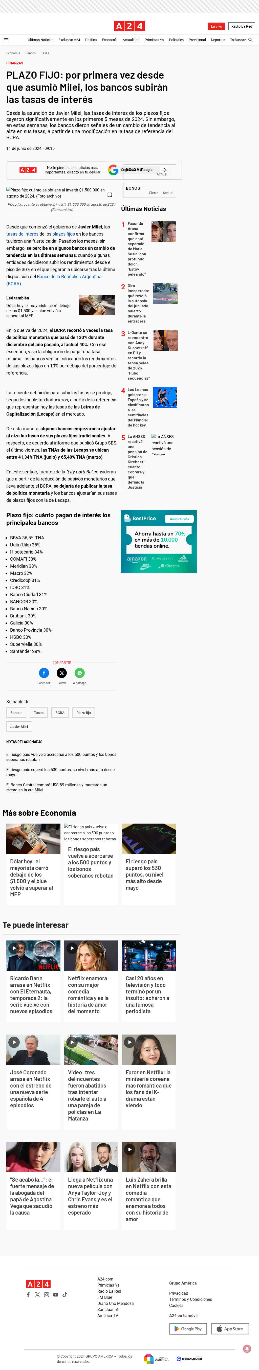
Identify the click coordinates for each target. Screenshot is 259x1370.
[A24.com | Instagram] (46, 1294)
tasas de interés (22, 234)
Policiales (176, 40)
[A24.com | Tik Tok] (64, 1294)
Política (91, 40)
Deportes (218, 40)
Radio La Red (241, 26)
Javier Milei (19, 727)
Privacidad (178, 1293)
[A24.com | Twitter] (37, 1294)
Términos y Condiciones (190, 1299)
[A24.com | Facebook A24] (28, 1294)
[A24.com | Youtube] (55, 1294)
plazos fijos (63, 234)
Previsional (197, 40)
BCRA (59, 713)
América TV (107, 1315)
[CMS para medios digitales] (185, 1359)
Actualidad (131, 40)
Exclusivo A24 (69, 40)
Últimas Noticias (40, 40)
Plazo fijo (83, 713)
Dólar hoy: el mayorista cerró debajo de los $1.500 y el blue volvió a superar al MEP (38, 310)
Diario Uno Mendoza (115, 1303)
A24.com (105, 1279)
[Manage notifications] (247, 1349)
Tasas (45, 53)
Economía (110, 40)
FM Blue (104, 1297)
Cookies (176, 1305)
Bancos (31, 53)
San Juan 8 (107, 1309)
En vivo (216, 26)
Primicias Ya (154, 40)
